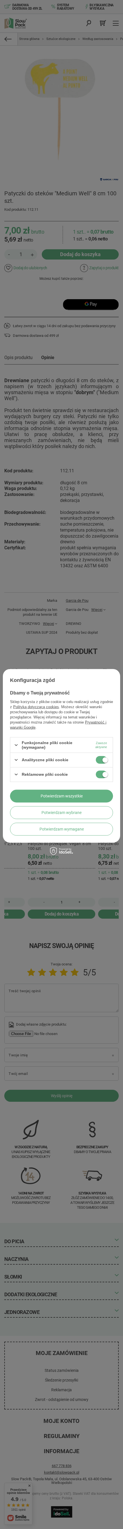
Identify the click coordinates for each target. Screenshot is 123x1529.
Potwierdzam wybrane (61, 812)
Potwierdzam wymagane (61, 829)
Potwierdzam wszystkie (62, 796)
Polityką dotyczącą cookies (36, 707)
